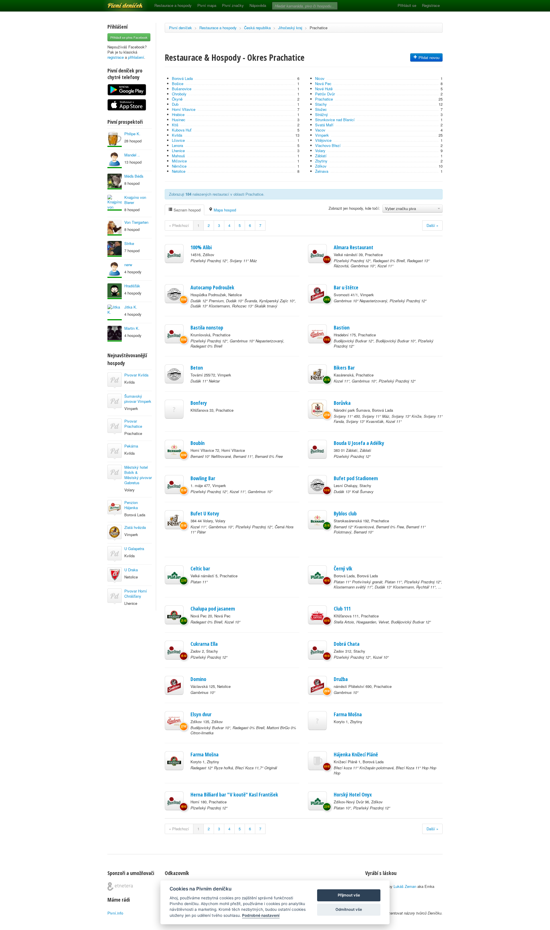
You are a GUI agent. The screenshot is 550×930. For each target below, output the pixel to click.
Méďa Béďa (133, 176)
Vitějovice (323, 140)
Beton (196, 367)
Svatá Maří (324, 124)
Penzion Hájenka (131, 505)
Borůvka (342, 402)
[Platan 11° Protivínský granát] (317, 574)
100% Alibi (201, 247)
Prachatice (318, 27)
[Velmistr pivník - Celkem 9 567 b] (114, 270)
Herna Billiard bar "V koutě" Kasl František (234, 794)
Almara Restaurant (353, 247)
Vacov (320, 130)
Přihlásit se (407, 5)
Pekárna (131, 446)
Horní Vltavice (183, 109)
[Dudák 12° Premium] (174, 293)
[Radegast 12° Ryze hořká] (174, 760)
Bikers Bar (344, 367)
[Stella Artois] (317, 614)
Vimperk (322, 135)
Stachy (321, 104)
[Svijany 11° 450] (317, 409)
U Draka (131, 569)
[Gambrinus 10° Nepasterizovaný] (317, 293)
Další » (432, 225)
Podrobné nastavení (261, 915)
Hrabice (178, 114)
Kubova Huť (181, 130)
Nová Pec (323, 83)
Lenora (177, 145)
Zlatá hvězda (135, 527)
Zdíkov (321, 166)
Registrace (431, 5)
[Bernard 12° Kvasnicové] (317, 519)
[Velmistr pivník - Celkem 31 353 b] (114, 334)
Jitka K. (130, 307)
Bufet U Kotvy (204, 513)
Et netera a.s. (120, 886)
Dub (175, 104)
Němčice (179, 166)
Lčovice (178, 140)
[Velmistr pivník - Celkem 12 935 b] (114, 291)
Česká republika (257, 27)
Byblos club (345, 513)
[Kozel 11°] (317, 373)
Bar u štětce (346, 287)
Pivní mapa (206, 5)
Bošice (177, 83)
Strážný (321, 114)
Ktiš (175, 124)
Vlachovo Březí (328, 145)
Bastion (341, 327)
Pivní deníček (119, 3)
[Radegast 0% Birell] (174, 614)
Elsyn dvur (200, 714)
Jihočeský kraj (290, 27)
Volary (320, 150)
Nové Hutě (324, 88)
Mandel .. (132, 155)
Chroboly (179, 94)
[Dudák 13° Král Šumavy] (317, 484)
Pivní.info (115, 913)
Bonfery (198, 402)
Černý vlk (343, 568)
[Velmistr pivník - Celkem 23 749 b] (114, 160)
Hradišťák (132, 286)
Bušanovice (181, 88)
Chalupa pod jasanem (212, 608)
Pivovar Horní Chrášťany (135, 593)
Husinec (178, 119)
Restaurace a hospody (173, 5)
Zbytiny (321, 161)
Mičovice (179, 161)
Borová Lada (182, 78)
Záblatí (321, 155)
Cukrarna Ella (204, 643)
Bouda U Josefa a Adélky (359, 443)
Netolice (178, 171)
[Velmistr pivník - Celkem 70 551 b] (114, 228)
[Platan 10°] (317, 800)
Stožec (321, 109)
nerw (128, 264)
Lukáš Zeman (405, 886)
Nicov (320, 78)
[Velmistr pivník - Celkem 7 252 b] (114, 139)
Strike (129, 243)
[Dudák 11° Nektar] (174, 373)
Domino (198, 679)
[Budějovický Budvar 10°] (174, 720)
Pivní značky (233, 5)
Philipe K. (132, 133)
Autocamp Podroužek (212, 287)
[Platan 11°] (174, 574)
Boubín (197, 443)
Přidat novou (428, 57)
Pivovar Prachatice (133, 423)
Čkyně (177, 99)
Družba (341, 679)
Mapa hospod (224, 210)
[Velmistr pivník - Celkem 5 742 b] (114, 181)
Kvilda (177, 135)
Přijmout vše (349, 895)
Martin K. (132, 328)
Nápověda (258, 5)
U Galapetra (134, 548)
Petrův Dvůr (325, 94)
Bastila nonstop (206, 327)
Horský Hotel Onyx (353, 794)
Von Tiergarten (136, 222)
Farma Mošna (348, 714)
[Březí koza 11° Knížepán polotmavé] (317, 760)
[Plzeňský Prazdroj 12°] (174, 253)
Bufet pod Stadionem (356, 478)
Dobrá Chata (347, 643)
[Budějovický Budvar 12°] (317, 333)
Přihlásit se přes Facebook (129, 37)
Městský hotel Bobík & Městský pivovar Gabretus (138, 474)
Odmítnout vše (348, 909)
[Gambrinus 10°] (174, 685)
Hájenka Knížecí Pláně (356, 754)
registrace (115, 57)
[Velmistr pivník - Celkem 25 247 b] (114, 203)
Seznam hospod (186, 210)
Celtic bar (200, 568)
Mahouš (178, 155)
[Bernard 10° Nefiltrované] (174, 449)
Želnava (321, 171)
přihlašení (136, 57)
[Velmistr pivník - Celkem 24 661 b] (114, 249)
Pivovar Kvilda (136, 375)
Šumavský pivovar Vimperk (137, 398)
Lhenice (178, 150)
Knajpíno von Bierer (135, 200)
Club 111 (342, 608)
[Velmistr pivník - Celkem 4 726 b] (114, 312)
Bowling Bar (202, 478)
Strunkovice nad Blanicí (335, 119)
